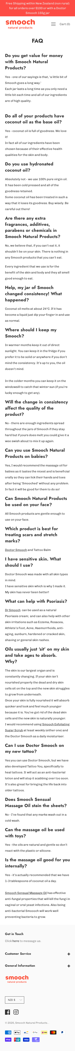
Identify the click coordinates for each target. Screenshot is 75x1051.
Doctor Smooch (16, 550)
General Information (20, 965)
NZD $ (11, 1000)
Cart (65, 24)
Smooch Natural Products (31, 1022)
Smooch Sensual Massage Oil (26, 893)
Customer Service (18, 953)
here (15, 941)
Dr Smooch (13, 610)
